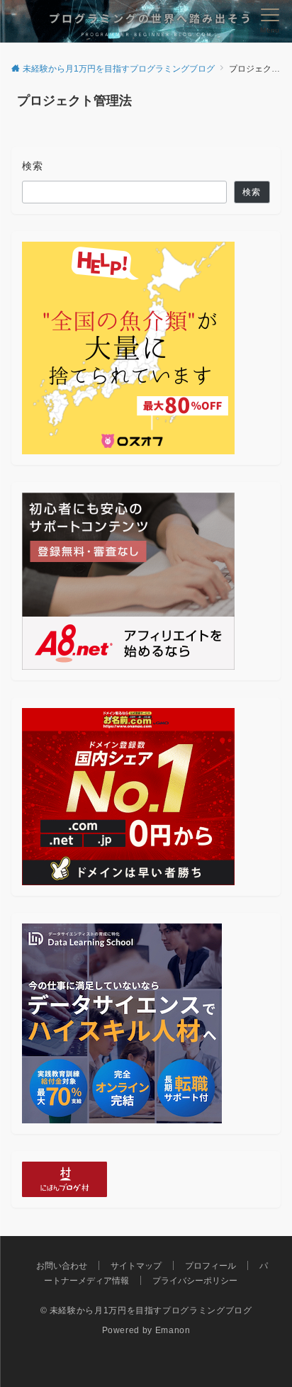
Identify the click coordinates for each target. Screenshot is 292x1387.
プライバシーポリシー (194, 1280)
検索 (33, 166)
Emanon (173, 1330)
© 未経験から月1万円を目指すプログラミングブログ (146, 1310)
